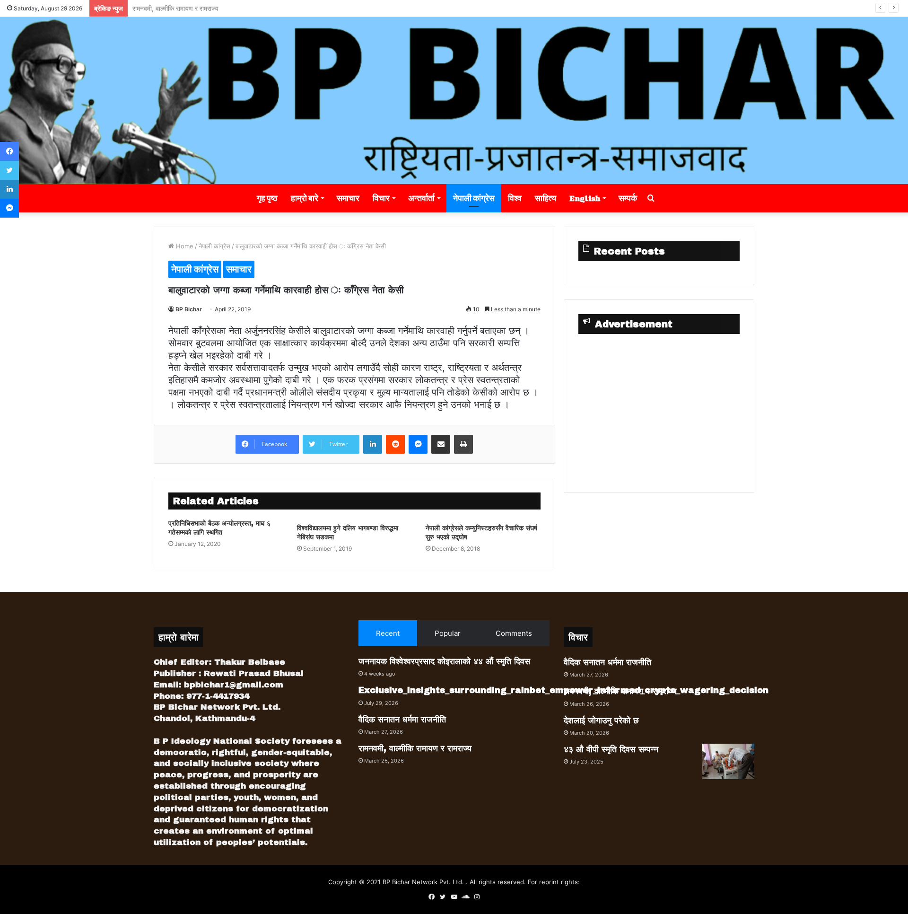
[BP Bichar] (454, 100)
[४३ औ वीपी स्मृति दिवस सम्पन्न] (728, 761)
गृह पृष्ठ (267, 197)
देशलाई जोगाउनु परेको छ (161, 8)
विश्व (515, 197)
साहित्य (545, 197)
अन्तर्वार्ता (421, 197)
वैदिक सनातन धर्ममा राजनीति (402, 719)
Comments (514, 633)
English (584, 197)
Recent (388, 633)
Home (183, 246)
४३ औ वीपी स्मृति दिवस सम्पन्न (611, 749)
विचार (381, 197)
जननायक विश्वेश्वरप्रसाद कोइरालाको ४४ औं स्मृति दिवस (444, 661)
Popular (448, 633)
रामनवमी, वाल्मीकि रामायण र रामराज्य (414, 748)
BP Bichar (188, 309)
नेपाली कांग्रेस (474, 197)
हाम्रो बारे (304, 197)
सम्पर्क (628, 197)
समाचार (348, 197)
